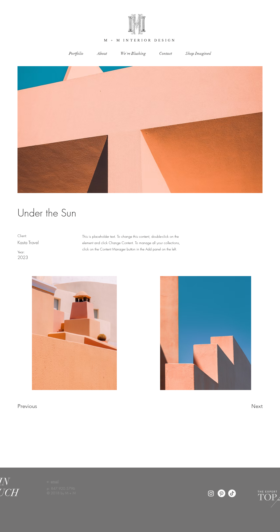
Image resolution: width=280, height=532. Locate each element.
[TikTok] (232, 493)
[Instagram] (211, 493)
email (55, 481)
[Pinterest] (221, 493)
